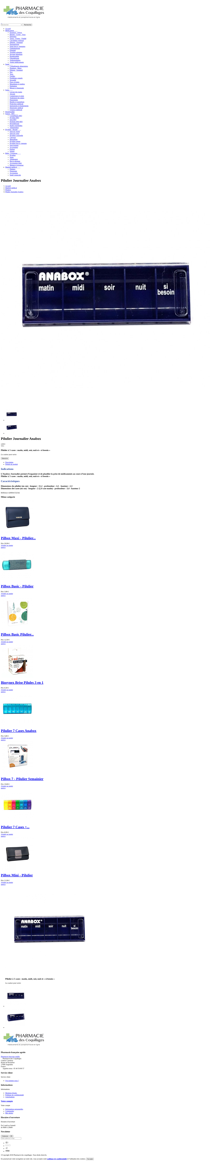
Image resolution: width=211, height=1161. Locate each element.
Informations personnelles (14, 1109)
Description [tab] (9, 462)
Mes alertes (9, 1113)
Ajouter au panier (7, 545)
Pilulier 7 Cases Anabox (18, 731)
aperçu (3, 547)
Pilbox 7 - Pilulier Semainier (22, 779)
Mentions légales (11, 1093)
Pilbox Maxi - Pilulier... (18, 538)
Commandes (9, 1111)
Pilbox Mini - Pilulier (17, 875)
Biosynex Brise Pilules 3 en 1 (22, 682)
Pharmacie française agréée (10, 1057)
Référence (4, 493)
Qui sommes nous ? (12, 1081)
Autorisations (10, 1097)
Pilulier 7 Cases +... (15, 827)
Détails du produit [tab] (11, 464)
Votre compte (7, 1101)
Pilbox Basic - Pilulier (17, 586)
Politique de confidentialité (14, 1095)
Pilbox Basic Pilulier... (17, 634)
